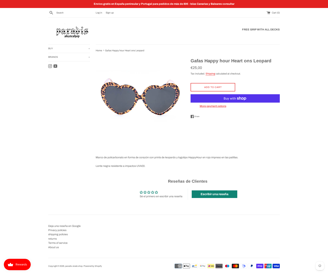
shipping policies (58, 234)
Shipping (210, 73)
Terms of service (58, 243)
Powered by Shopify (93, 266)
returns (52, 238)
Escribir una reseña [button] (214, 194)
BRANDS (69, 57)
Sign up (110, 12)
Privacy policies (57, 230)
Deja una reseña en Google (64, 226)
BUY (69, 48)
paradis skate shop (74, 266)
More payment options (213, 106)
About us (53, 247)
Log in (99, 12)
